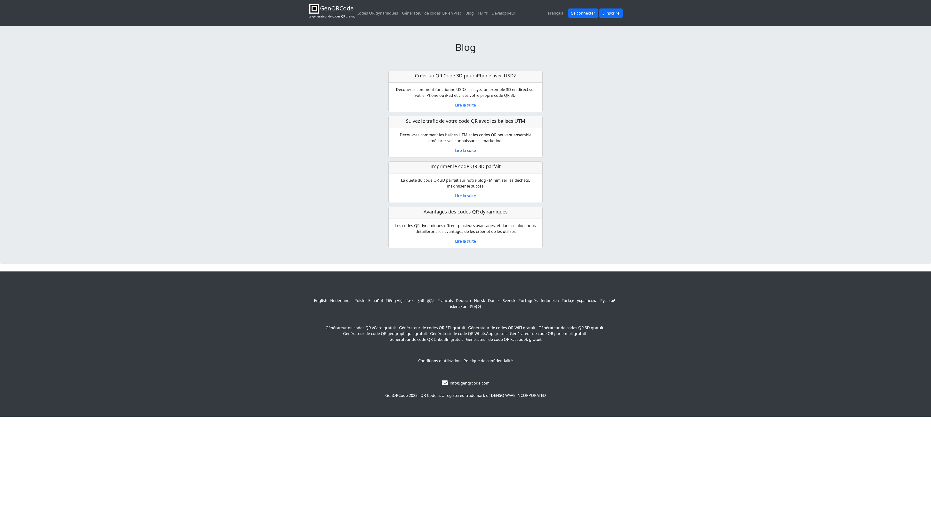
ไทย (410, 300)
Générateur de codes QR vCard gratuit (361, 327)
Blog (470, 13)
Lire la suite (465, 105)
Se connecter (583, 13)
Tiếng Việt (395, 300)
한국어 (475, 306)
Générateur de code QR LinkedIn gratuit (426, 339)
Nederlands (341, 300)
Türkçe (568, 300)
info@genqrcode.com (470, 383)
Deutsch (463, 300)
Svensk (509, 300)
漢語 (431, 300)
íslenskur (458, 306)
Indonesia (550, 300)
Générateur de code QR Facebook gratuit (504, 339)
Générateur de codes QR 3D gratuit (570, 327)
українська (587, 300)
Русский (607, 300)
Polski (359, 300)
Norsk (479, 300)
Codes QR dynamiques (377, 13)
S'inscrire (610, 13)
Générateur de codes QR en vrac (432, 13)
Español (375, 300)
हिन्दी (420, 300)
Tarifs (483, 13)
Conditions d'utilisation (439, 360)
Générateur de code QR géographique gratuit (385, 333)
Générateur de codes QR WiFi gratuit (502, 327)
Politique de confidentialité (488, 360)
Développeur (503, 13)
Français (445, 300)
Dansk (494, 300)
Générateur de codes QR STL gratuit (432, 327)
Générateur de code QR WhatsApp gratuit (468, 333)
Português (528, 300)
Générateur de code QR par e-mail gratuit (548, 333)
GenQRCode (396, 395)
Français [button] (555, 13)
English (320, 300)
